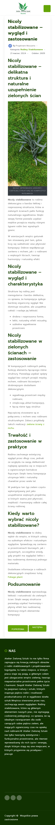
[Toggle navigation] (47, 8)
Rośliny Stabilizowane (31, 49)
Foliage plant (15, 577)
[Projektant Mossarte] (10, 45)
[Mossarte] (23, 8)
